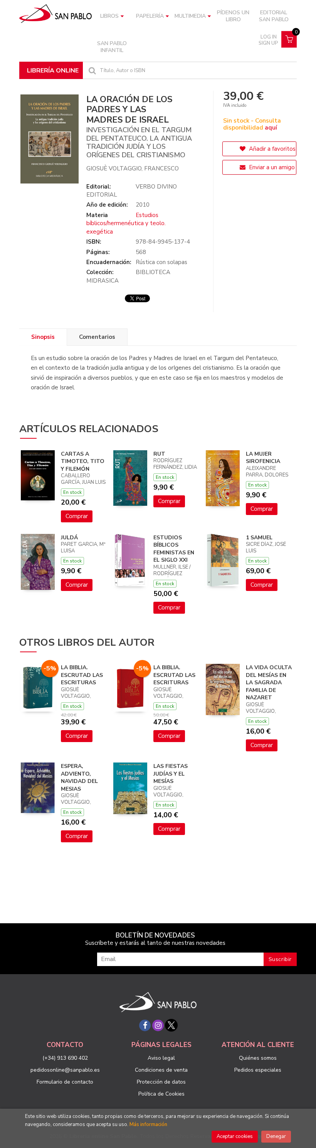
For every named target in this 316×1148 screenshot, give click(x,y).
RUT (159, 454)
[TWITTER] (171, 1025)
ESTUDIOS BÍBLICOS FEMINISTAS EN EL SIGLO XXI (173, 549)
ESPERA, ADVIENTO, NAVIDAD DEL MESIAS (79, 778)
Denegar (276, 1136)
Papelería (150, 16)
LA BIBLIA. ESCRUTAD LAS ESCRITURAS (82, 675)
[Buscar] (91, 70)
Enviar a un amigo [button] (271, 167)
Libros (109, 16)
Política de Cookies (161, 1094)
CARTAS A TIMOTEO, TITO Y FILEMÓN (82, 461)
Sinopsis (43, 337)
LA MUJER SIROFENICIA (263, 457)
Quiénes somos (258, 1058)
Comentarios (97, 337)
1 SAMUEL (259, 537)
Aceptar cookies (235, 1136)
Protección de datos (161, 1082)
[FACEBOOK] (145, 1025)
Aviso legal (161, 1058)
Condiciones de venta (161, 1070)
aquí (271, 127)
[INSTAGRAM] (158, 1025)
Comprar (77, 516)
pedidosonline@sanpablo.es (65, 1070)
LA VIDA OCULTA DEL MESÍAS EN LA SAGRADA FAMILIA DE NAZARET (269, 682)
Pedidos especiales (257, 1070)
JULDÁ (69, 537)
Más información (148, 1124)
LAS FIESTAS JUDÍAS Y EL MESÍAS (170, 774)
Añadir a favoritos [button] (271, 149)
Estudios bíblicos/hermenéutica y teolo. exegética (126, 223)
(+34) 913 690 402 (65, 1058)
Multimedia (190, 16)
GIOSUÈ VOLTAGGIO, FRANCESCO (132, 168)
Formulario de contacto (65, 1082)
